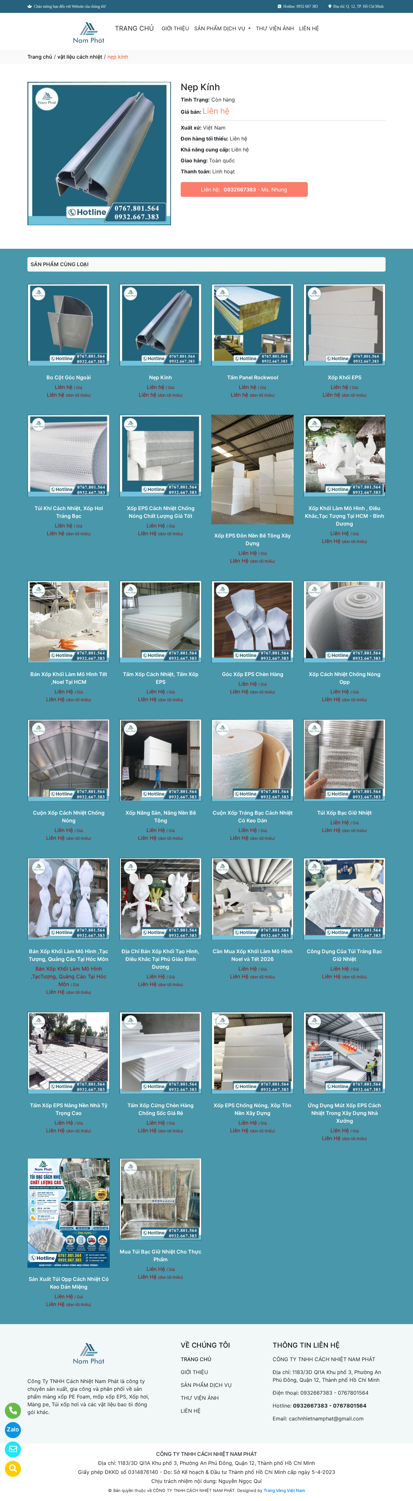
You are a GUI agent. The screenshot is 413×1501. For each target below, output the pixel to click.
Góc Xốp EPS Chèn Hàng (252, 674)
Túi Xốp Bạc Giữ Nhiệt (344, 812)
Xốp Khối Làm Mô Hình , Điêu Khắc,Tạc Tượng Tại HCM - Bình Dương (344, 516)
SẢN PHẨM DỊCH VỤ (220, 28)
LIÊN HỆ (309, 28)
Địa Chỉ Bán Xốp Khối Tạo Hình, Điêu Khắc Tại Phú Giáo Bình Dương (160, 959)
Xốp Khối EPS (344, 377)
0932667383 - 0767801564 (334, 1393)
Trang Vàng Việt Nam (284, 1490)
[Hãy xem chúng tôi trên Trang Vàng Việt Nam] (9, 1469)
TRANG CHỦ (134, 28)
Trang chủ (39, 56)
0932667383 (240, 189)
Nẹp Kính (160, 377)
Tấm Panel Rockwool (252, 377)
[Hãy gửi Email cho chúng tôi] (9, 1449)
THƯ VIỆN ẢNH (275, 28)
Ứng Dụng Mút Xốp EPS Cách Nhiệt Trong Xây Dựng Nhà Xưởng (344, 1113)
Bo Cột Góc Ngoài (68, 377)
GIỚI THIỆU (175, 28)
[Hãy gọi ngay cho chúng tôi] (9, 1411)
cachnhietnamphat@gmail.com (326, 1418)
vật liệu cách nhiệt (79, 56)
